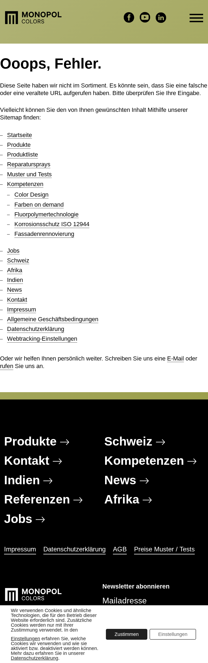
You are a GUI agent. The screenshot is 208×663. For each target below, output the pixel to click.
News (14, 289)
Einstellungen (25, 638)
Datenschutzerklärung (35, 329)
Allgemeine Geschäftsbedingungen (52, 319)
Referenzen (37, 499)
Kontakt (17, 299)
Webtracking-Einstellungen (42, 338)
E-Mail (175, 358)
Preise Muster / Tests (164, 549)
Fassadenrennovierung (44, 233)
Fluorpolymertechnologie (46, 214)
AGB (120, 549)
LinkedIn (161, 17)
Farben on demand (39, 204)
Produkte (19, 144)
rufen (6, 366)
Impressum (21, 309)
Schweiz (18, 260)
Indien (15, 280)
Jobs (13, 250)
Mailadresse (124, 600)
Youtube (145, 17)
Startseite (19, 135)
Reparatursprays (28, 164)
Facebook (129, 17)
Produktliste (22, 154)
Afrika (14, 270)
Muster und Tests (29, 174)
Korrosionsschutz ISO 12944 (51, 224)
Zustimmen (127, 634)
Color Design (31, 194)
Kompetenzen (25, 184)
